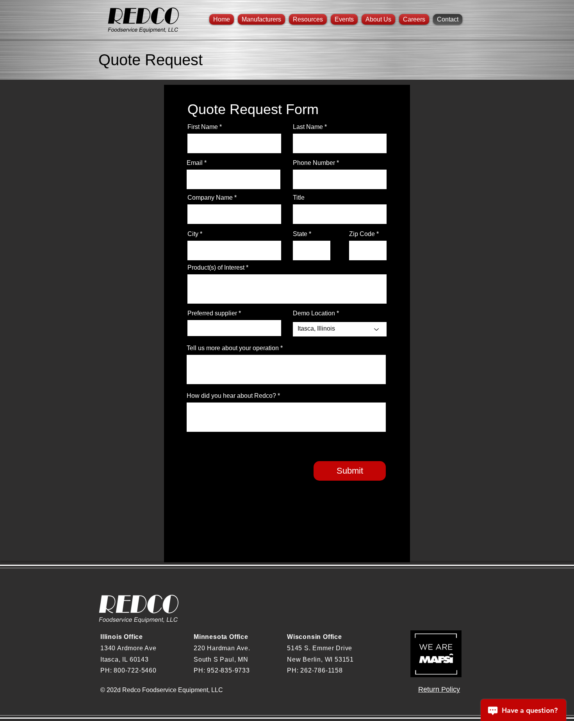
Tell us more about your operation (233, 348)
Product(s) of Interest (215, 268)
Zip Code (362, 234)
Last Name (308, 127)
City (192, 234)
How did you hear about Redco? (231, 396)
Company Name (210, 198)
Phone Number (314, 163)
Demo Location (314, 313)
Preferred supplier (212, 313)
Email (195, 163)
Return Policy (439, 689)
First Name (202, 127)
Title (299, 198)
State (300, 234)
